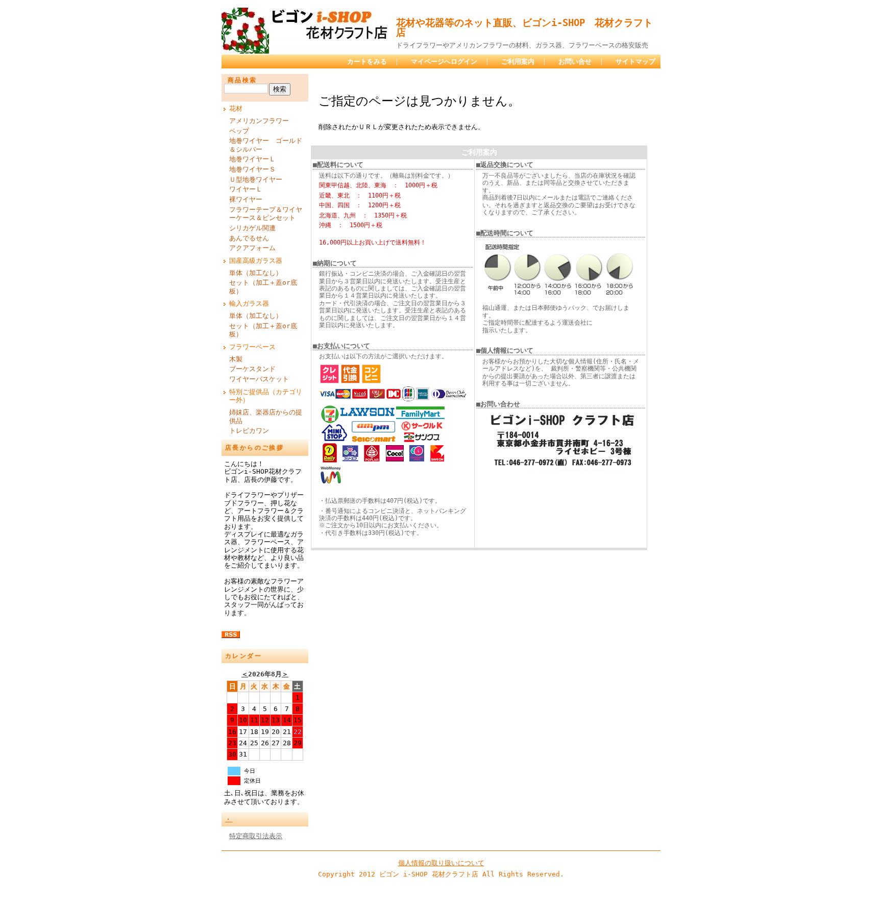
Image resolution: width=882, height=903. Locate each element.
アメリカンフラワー (259, 121)
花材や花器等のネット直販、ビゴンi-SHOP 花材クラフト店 (524, 27)
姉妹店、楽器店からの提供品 (265, 416)
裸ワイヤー (245, 199)
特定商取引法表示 (255, 836)
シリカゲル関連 (252, 228)
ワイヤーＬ (245, 189)
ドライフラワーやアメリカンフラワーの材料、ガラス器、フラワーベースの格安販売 (522, 45)
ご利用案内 (517, 61)
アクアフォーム (252, 248)
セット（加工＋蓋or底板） (263, 287)
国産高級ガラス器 (255, 260)
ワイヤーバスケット (259, 379)
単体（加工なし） (255, 273)
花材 (235, 108)
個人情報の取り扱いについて (441, 863)
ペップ (239, 131)
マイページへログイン (444, 61)
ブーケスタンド (252, 369)
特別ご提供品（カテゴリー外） (265, 396)
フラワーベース (252, 347)
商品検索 (242, 80)
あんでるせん (249, 238)
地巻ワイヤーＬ (252, 159)
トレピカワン (249, 430)
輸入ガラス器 (249, 303)
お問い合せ (575, 61)
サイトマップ (635, 61)
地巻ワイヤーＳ (252, 169)
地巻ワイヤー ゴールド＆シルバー (265, 145)
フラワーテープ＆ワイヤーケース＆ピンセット (265, 214)
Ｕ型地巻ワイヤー (255, 179)
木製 (235, 359)
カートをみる (367, 61)
